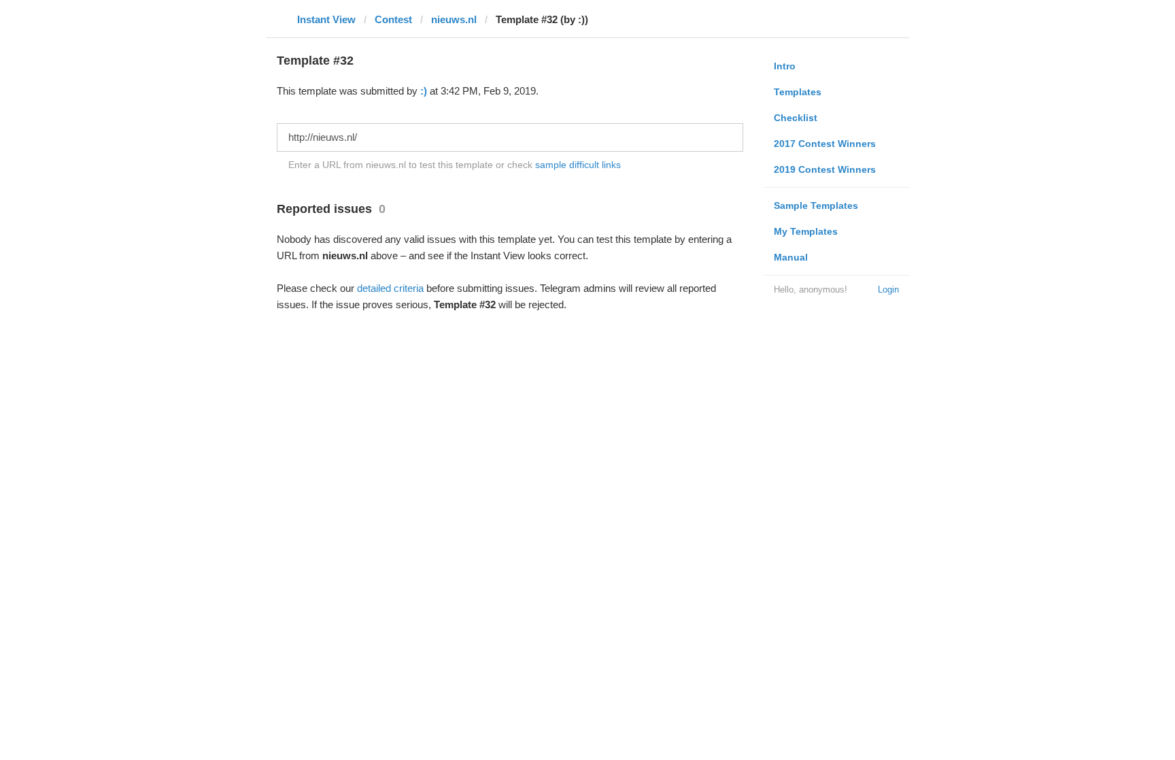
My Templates (806, 231)
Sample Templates (816, 205)
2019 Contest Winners (825, 169)
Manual (791, 257)
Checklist (795, 117)
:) (423, 91)
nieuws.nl (454, 19)
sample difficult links (578, 164)
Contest (393, 19)
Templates (797, 91)
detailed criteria (390, 288)
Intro (785, 66)
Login (888, 289)
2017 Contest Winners (825, 143)
